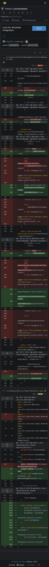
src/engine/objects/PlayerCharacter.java (24, 391)
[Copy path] (3, 62)
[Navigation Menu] (45, 3)
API (39, 565)
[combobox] (34, 53)
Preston (9, 9)
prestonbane (20, 9)
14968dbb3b (13, 45)
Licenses (31, 565)
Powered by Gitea (19, 562)
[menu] (45, 53)
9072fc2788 (33, 45)
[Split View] (40, 53)
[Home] (4, 3)
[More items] (46, 20)
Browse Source (39, 28)
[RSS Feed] (3, 13)
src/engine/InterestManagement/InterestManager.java (26, 58)
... (4, 35)
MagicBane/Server (15, 16)
